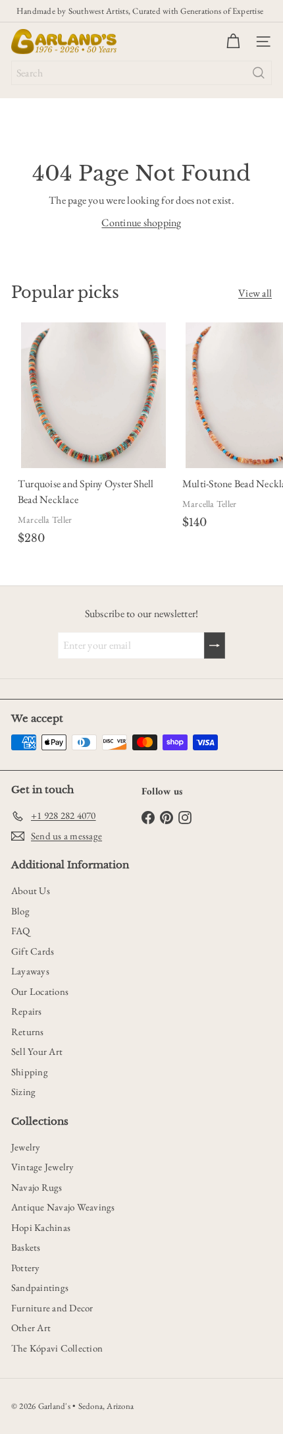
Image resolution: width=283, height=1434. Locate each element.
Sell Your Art (37, 1051)
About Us (30, 890)
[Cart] (233, 41)
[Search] (258, 73)
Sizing (23, 1091)
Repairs (26, 1011)
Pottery (25, 1267)
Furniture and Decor (52, 1307)
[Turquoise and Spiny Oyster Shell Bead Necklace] (93, 436)
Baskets (26, 1247)
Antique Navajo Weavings (63, 1207)
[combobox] (141, 73)
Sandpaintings (39, 1287)
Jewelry (26, 1147)
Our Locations (39, 991)
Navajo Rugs (37, 1187)
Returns (27, 1031)
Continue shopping (141, 222)
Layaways (30, 971)
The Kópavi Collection (57, 1348)
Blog (20, 911)
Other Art (31, 1327)
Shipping (29, 1071)
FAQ (20, 930)
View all (255, 293)
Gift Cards (32, 951)
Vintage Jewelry (42, 1166)
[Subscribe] (214, 645)
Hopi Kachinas (40, 1227)
